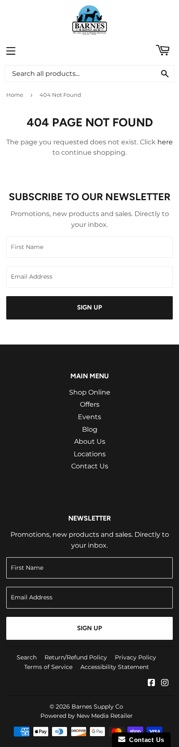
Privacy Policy (135, 657)
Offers (89, 404)
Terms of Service (48, 667)
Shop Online (89, 392)
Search (27, 657)
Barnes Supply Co (97, 706)
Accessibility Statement (114, 667)
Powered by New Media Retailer (86, 715)
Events (89, 417)
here (165, 142)
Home (14, 94)
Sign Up (89, 307)
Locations (90, 454)
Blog (89, 429)
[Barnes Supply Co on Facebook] (151, 683)
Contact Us (89, 466)
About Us (89, 441)
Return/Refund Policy (76, 657)
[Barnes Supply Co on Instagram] (165, 683)
